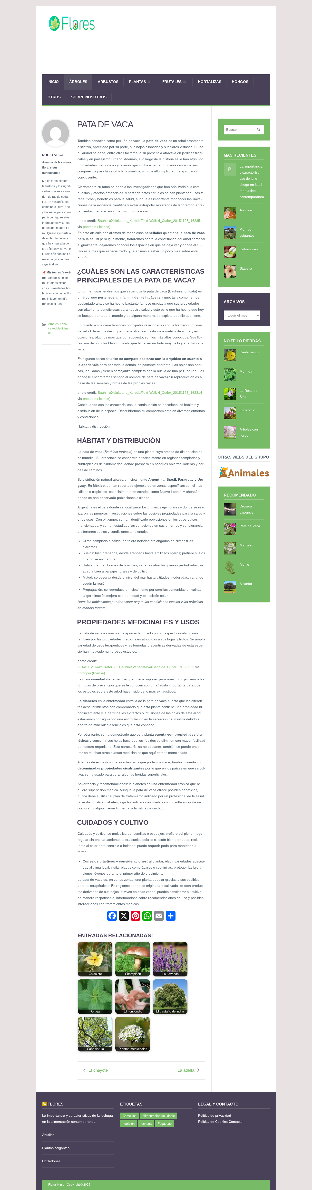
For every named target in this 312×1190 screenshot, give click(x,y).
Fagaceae (165, 1123)
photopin (89, 227)
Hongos (240, 82)
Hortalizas (209, 82)
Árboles (78, 82)
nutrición (129, 1123)
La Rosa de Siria (248, 394)
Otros (54, 97)
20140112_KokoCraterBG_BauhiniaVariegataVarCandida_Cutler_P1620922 (136, 667)
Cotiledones (249, 249)
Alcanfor (246, 584)
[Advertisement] (181, 57)
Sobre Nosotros (89, 97)
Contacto (236, 1122)
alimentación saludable (159, 1116)
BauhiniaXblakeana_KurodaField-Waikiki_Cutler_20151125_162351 (150, 221)
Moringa (246, 371)
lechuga (146, 1123)
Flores (56, 1104)
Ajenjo (244, 564)
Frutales (172, 82)
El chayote (98, 1070)
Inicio (53, 82)
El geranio (247, 410)
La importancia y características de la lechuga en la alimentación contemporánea (252, 181)
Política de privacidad (214, 1115)
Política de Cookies (213, 1122)
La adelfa (186, 1070)
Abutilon (246, 210)
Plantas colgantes (247, 232)
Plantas (137, 82)
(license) (103, 227)
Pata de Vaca (250, 526)
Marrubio (247, 545)
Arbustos (108, 82)
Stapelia (246, 268)
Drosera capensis (246, 509)
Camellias (129, 1116)
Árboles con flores (249, 432)
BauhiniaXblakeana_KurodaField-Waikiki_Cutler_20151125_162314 (150, 392)
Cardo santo (249, 352)
